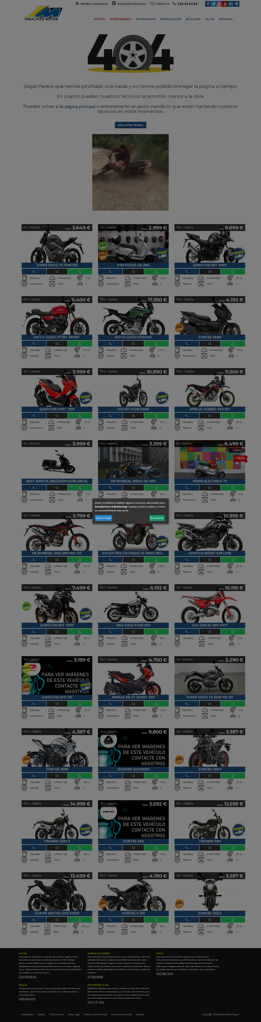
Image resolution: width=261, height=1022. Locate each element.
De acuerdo (157, 518)
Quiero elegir (103, 518)
